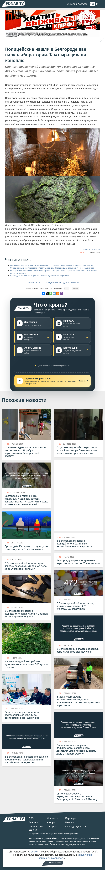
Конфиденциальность (77, 826)
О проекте (52, 818)
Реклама (70, 822)
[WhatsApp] (50, 293)
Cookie (33, 851)
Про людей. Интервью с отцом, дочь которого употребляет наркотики (39, 275)
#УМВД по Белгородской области (61, 282)
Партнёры (70, 818)
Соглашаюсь (53, 862)
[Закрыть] (102, 40)
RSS (31, 818)
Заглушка (52, 826)
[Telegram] (54, 293)
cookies (52, 838)
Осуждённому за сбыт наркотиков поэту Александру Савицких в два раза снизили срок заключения (52, 268)
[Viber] (61, 293)
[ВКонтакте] (43, 293)
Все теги (33, 822)
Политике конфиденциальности (67, 844)
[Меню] (101, 4)
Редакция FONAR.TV (91, 249)
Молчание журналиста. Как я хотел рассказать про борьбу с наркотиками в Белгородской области (51, 265)
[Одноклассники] (57, 293)
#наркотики (34, 282)
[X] (47, 293)
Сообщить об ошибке (36, 828)
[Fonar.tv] (13, 4)
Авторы (51, 822)
